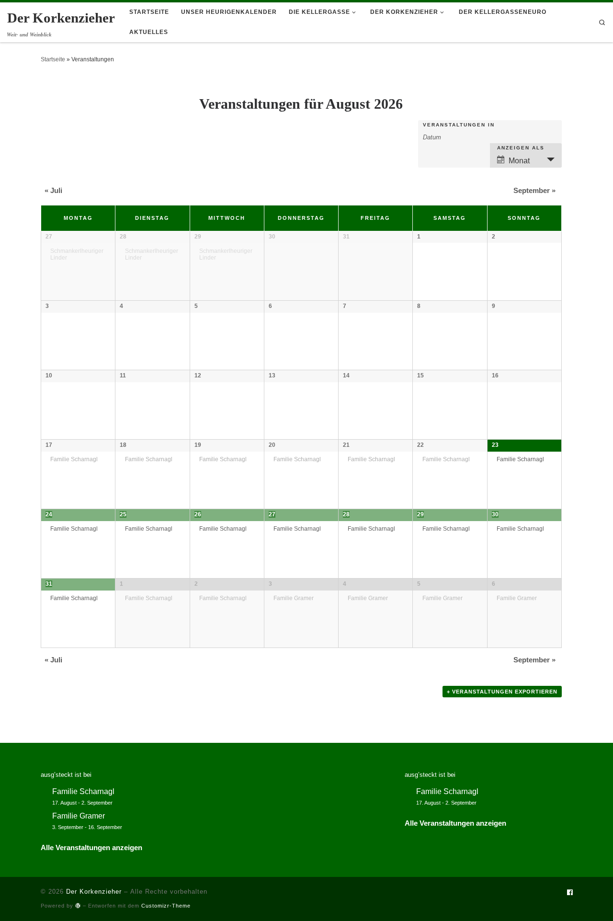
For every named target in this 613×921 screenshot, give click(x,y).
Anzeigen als (521, 148)
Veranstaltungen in (459, 125)
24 (48, 514)
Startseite (53, 59)
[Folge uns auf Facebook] (569, 893)
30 (495, 514)
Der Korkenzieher (94, 891)
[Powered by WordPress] (78, 905)
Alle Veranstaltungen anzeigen (91, 847)
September (534, 190)
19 (197, 445)
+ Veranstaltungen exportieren (502, 691)
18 (123, 445)
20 (272, 445)
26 (197, 514)
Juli (53, 190)
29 (197, 236)
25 (123, 514)
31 (48, 583)
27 (48, 236)
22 (420, 445)
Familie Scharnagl (74, 459)
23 (495, 445)
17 (48, 445)
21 (346, 445)
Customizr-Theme (166, 906)
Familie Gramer (293, 598)
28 (123, 236)
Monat (519, 161)
